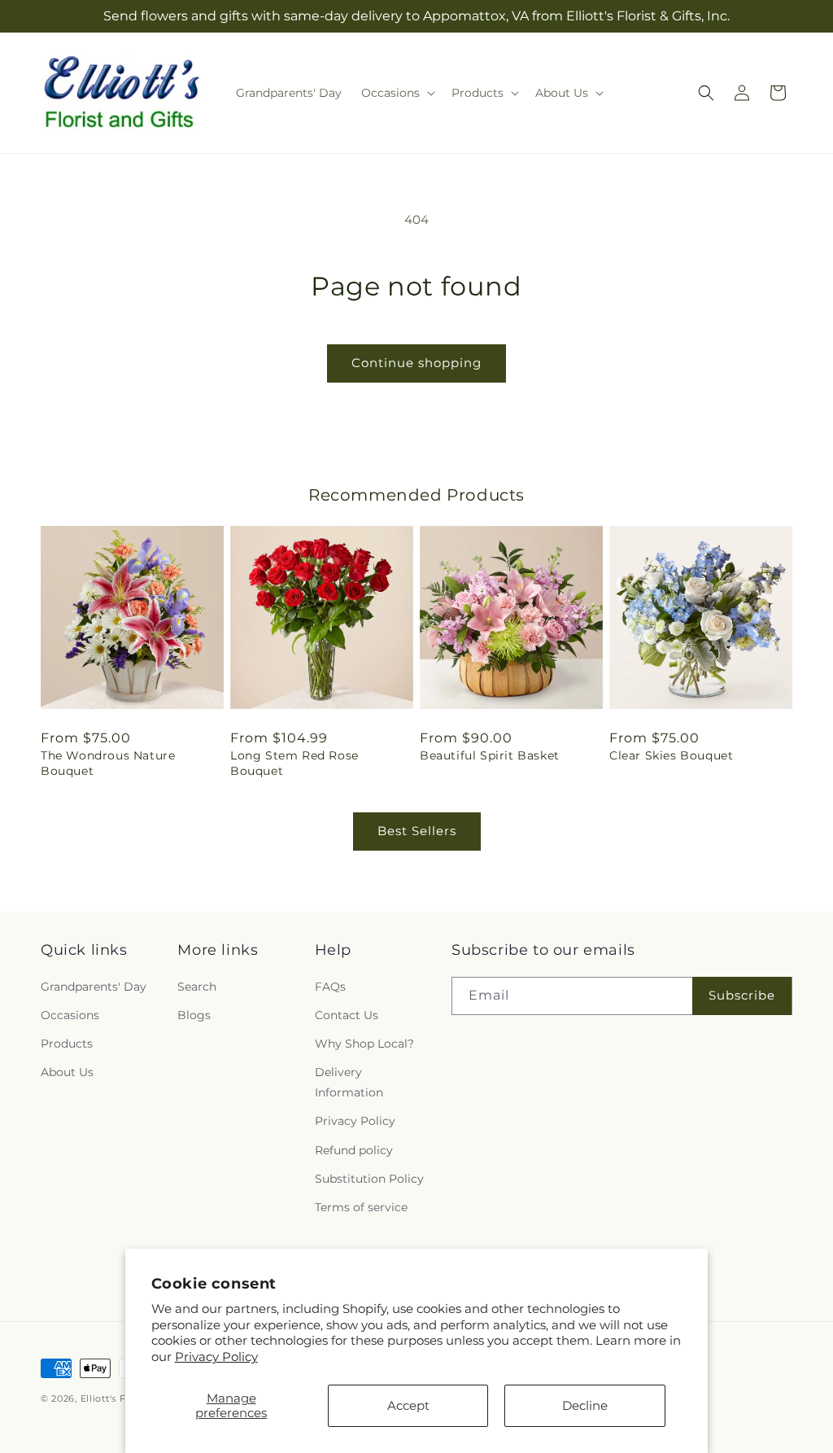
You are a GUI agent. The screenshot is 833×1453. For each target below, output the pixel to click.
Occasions (70, 1015)
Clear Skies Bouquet (671, 755)
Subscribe (742, 995)
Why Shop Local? (364, 1043)
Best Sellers (416, 830)
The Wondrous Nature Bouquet (108, 762)
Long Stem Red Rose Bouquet (294, 762)
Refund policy (354, 1150)
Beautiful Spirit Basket (490, 755)
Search (196, 986)
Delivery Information (349, 1082)
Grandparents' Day (93, 986)
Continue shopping (416, 362)
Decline (585, 1405)
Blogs (194, 1015)
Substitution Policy (369, 1178)
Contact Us (346, 1015)
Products (67, 1043)
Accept (408, 1405)
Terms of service (361, 1207)
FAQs (330, 986)
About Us (67, 1072)
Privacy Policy (216, 1356)
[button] (396, 93)
